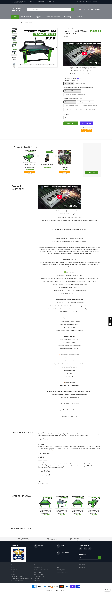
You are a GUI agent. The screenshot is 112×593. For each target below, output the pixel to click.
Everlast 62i (68, 109)
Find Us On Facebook (16, 576)
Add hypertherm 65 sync (72, 105)
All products (37, 580)
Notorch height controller (72, 91)
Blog (12, 571)
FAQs (12, 572)
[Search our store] (72, 9)
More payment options (86, 127)
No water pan (69, 83)
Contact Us (14, 569)
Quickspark (82, 567)
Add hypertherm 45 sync (85, 102)
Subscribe (99, 557)
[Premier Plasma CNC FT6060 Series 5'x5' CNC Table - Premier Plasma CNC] (14, 52)
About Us (13, 567)
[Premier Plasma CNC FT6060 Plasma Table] (14, 31)
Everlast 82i (78, 109)
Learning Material (61, 569)
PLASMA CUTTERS (38, 574)
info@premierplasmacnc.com (93, 1)
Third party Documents (62, 572)
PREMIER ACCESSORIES (40, 571)
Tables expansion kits (39, 576)
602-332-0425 (80, 1)
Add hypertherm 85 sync (90, 105)
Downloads (59, 571)
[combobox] (50, 9)
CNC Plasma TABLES (39, 567)
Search (13, 574)
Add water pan (80, 83)
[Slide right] (14, 66)
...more (99, 74)
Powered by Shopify (62, 590)
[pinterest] (90, 548)
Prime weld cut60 (90, 109)
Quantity (66, 114)
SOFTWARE (37, 578)
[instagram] (85, 548)
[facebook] (80, 548)
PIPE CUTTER (37, 572)
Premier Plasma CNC (53, 590)
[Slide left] (19, 47)
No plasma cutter (70, 102)
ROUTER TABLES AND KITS (41, 569)
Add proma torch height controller (75, 94)
